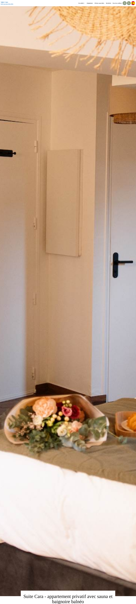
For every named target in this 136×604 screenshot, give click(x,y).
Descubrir (81, 3)
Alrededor (108, 3)
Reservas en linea (117, 3)
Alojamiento (90, 3)
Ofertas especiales (99, 3)
